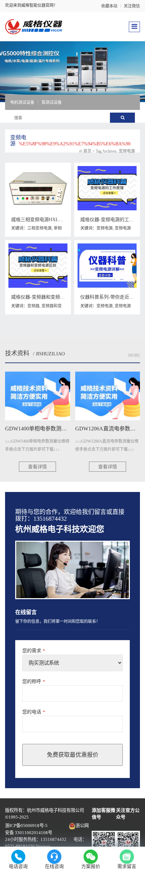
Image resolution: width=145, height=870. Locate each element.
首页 (87, 151)
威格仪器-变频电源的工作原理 (111, 219)
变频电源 (104, 228)
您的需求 (33, 650)
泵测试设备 (51, 102)
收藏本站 (109, 6)
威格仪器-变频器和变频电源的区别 (47, 297)
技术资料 (17, 353)
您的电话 (33, 711)
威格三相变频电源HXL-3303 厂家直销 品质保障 (60, 219)
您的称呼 (33, 681)
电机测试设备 (22, 102)
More (134, 355)
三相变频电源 (39, 228)
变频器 (33, 306)
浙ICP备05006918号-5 (26, 825)
